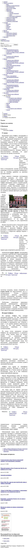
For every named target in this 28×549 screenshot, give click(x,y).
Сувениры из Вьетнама (12, 21)
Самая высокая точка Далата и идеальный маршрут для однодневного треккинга (12, 460)
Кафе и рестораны (13, 102)
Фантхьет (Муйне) (7, 68)
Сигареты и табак (10, 18)
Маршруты (9, 9)
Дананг (5, 48)
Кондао (8, 103)
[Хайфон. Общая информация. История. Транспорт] (10, 161)
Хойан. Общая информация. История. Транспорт (15, 448)
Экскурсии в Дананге (11, 33)
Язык (7, 25)
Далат (4, 55)
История (8, 24)
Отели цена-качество (14, 100)
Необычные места (10, 20)
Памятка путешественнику (13, 5)
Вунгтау (8, 96)
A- (1, 39)
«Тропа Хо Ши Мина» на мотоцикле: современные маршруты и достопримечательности (14, 491)
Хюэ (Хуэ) (6, 92)
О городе (8, 69)
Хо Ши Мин (6, 89)
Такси (10, 14)
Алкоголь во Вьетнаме (11, 17)
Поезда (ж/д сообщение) (15, 16)
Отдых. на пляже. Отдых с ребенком (15, 52)
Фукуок (5, 74)
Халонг (8, 109)
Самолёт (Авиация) (14, 13)
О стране (5, 22)
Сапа (7, 104)
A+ (5, 39)
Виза (7, 4)
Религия (8, 26)
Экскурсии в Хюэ (10, 35)
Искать (2, 43)
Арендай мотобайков (6, 475)
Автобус (11, 12)
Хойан (5, 78)
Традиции (8, 29)
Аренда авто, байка (11, 8)
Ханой (5, 83)
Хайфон (8, 107)
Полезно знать (9, 66)
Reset (3, 39)
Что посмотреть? (10, 7)
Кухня (7, 27)
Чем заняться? (9, 73)
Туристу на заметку (8, 3)
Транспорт (8, 11)
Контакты (5, 37)
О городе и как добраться (12, 51)
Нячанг (5, 59)
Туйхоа (8, 106)
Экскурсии (6, 31)
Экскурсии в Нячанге (11, 34)
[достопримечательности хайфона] (18, 201)
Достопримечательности (12, 49)
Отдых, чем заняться (11, 76)
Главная (5, 1)
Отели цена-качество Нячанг (13, 65)
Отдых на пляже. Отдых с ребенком (15, 62)
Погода (5, 30)
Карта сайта (6, 538)
